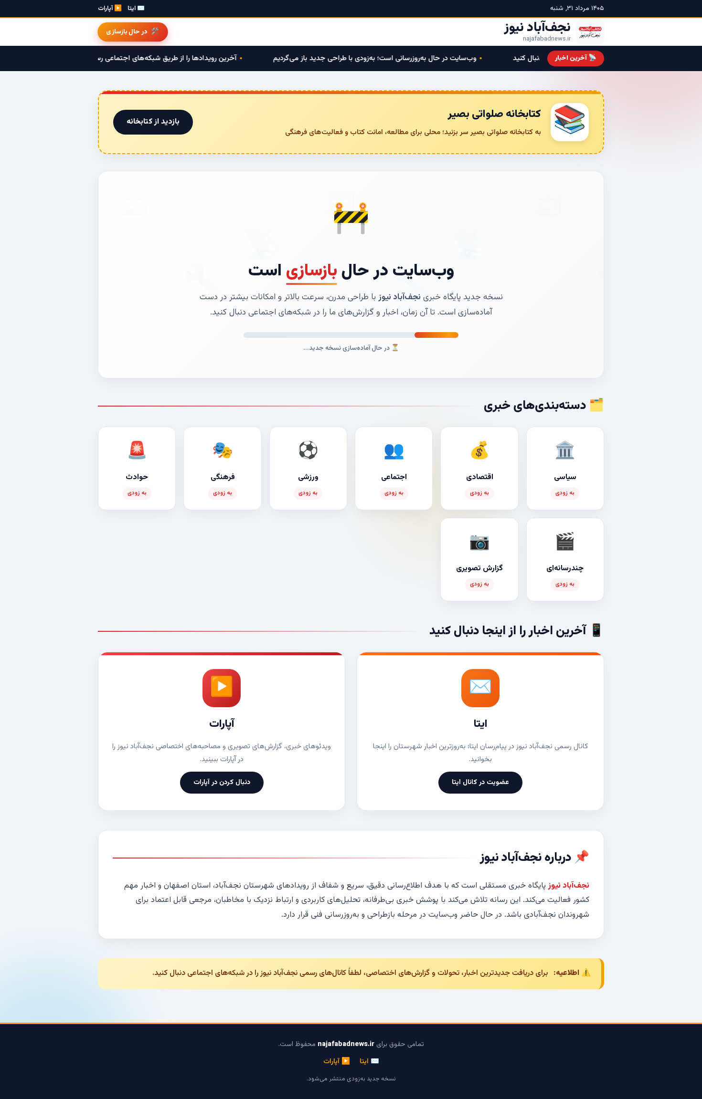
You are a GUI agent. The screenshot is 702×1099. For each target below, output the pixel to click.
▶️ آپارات (110, 8)
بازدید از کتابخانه (153, 122)
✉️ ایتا (136, 8)
